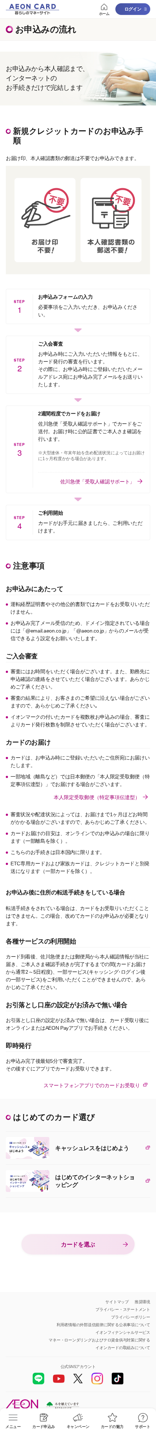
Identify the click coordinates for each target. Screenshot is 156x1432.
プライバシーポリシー (130, 1317)
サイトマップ (117, 1302)
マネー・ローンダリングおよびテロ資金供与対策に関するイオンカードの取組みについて (99, 1344)
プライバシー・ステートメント (122, 1309)
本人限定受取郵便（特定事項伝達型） (97, 797)
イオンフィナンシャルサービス (122, 1332)
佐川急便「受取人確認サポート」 (97, 481)
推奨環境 (142, 1302)
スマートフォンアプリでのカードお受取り (92, 1085)
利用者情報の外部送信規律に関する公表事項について (103, 1325)
